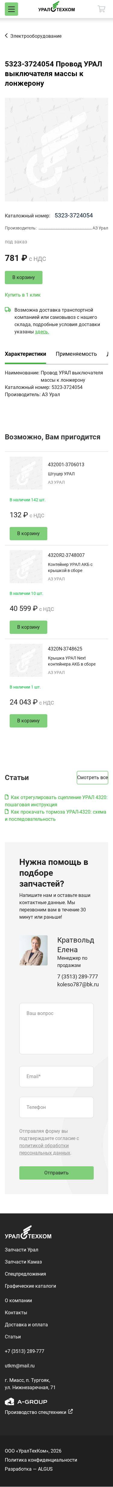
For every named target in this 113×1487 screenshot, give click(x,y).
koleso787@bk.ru (78, 984)
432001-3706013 (66, 464)
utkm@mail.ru (20, 1366)
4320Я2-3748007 (66, 555)
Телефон (36, 1107)
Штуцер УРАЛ (61, 473)
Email (34, 1076)
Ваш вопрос (40, 1013)
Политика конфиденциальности (41, 1460)
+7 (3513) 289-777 (24, 1351)
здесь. (42, 332)
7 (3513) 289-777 (77, 976)
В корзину (23, 277)
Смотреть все (92, 777)
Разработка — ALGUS (29, 1469)
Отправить (56, 1173)
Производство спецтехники (35, 1412)
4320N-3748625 (65, 649)
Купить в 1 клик (23, 295)
